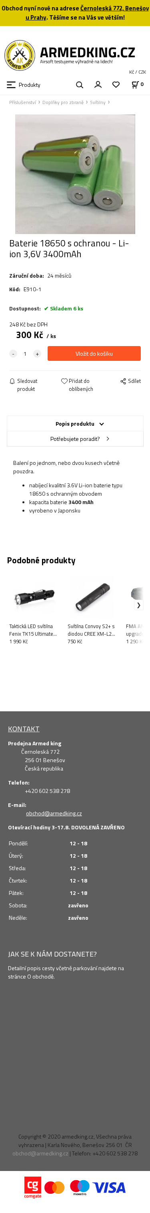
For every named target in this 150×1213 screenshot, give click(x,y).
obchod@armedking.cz (54, 813)
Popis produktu (75, 423)
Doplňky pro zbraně (63, 102)
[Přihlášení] (98, 84)
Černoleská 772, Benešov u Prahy (87, 13)
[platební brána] (32, 1187)
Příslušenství (22, 102)
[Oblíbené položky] (116, 85)
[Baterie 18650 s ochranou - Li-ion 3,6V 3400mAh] (75, 174)
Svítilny (98, 102)
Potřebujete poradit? (75, 438)
